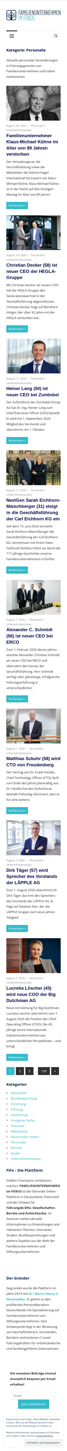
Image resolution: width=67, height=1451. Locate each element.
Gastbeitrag (19, 1115)
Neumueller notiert (25, 1137)
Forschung (18, 1104)
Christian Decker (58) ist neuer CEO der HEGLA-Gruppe (31, 271)
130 (44, 1071)
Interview (17, 1126)
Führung (17, 1109)
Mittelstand (19, 1131)
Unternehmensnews (19, 130)
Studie (15, 1153)
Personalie (37, 125)
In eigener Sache (23, 1120)
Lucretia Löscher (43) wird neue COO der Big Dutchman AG (31, 994)
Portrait (16, 1148)
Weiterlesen (16, 205)
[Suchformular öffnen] (56, 35)
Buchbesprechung (24, 1098)
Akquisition (19, 1093)
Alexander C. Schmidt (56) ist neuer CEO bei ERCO (29, 635)
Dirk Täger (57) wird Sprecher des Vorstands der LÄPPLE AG (31, 876)
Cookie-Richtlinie (44, 1435)
